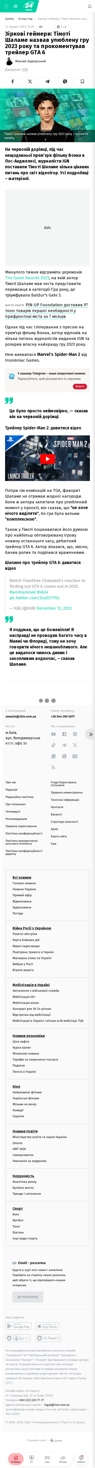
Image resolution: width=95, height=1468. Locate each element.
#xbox (42, 592)
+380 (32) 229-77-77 (31, 1400)
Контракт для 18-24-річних (32, 1009)
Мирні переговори (26, 946)
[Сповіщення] (89, 6)
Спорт (18, 1208)
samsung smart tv (49, 1338)
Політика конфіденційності (24, 833)
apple (49, 1326)
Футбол (18, 1220)
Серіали (18, 1116)
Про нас (11, 782)
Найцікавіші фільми (27, 1092)
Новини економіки (29, 1036)
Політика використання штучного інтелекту (22, 842)
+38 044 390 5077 (63, 716)
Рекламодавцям (16, 819)
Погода (18, 913)
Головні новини (24, 883)
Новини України (24, 889)
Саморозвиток (23, 1155)
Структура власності (64, 821)
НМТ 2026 (19, 1149)
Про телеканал (16, 804)
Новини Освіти (25, 1131)
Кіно (16, 1086)
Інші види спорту (25, 1238)
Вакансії (56, 814)
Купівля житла (23, 1188)
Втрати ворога (23, 970)
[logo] (28, 6)
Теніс (16, 1226)
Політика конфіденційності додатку (24, 852)
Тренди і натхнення (27, 1194)
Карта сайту (59, 836)
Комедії (18, 1110)
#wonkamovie (23, 592)
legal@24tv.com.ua (56, 1404)
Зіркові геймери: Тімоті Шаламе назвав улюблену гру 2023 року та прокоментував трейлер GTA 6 (63, 18)
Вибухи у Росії (23, 964)
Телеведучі (13, 811)
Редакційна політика (20, 797)
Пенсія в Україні (24, 1072)
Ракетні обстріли (25, 934)
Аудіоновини (22, 907)
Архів (54, 829)
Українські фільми (26, 1098)
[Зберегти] (82, 81)
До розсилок (28, 1297)
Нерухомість (23, 1176)
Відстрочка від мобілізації (32, 1015)
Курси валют (22, 1047)
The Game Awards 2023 (27, 277)
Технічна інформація (65, 800)
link (53, 734)
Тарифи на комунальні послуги (35, 1059)
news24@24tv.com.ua (21, 716)
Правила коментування (67, 792)
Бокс (16, 1214)
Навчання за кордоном (29, 1161)
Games (10, 18)
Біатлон (18, 1232)
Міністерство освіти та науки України (40, 1137)
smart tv (18, 1338)
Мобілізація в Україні (31, 985)
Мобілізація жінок (26, 1003)
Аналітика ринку (24, 1182)
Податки (19, 1066)
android (18, 1326)
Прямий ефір (22, 895)
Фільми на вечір (24, 1104)
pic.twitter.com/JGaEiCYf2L (35, 597)
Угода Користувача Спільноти (63, 784)
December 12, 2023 (54, 608)
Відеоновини (22, 901)
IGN (25, 70)
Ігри (53, 843)
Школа (17, 1143)
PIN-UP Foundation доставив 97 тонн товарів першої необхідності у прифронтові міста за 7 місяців (46, 310)
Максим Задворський (30, 61)
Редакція (11, 789)
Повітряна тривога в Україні (33, 952)
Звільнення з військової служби (36, 991)
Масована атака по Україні (32, 958)
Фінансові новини (26, 1053)
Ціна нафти (21, 1041)
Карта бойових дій (26, 940)
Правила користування (21, 826)
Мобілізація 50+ (24, 997)
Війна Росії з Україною (32, 928)
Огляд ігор (25, 18)
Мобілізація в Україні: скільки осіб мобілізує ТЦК (48, 1021)
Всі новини (22, 877)
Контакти (57, 807)
